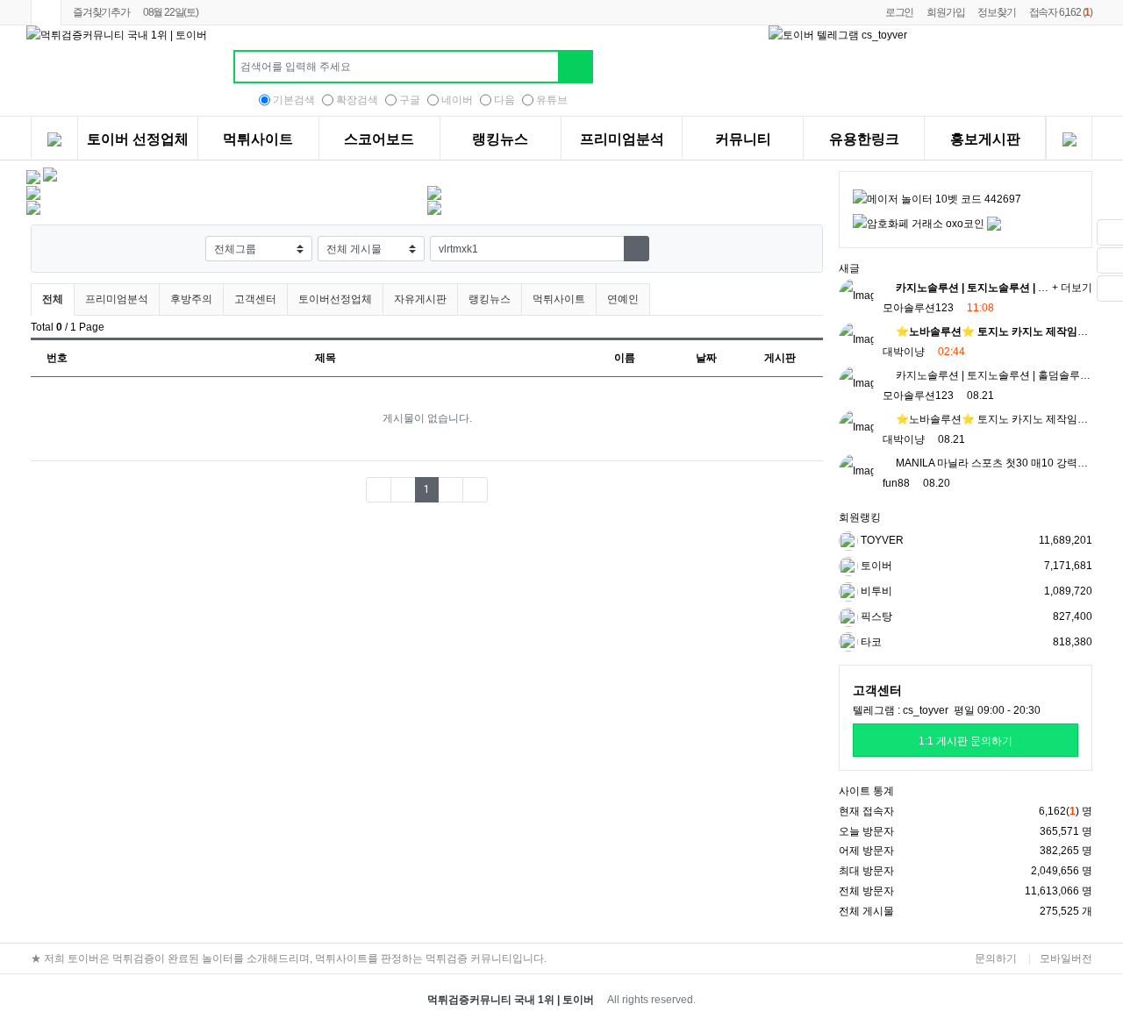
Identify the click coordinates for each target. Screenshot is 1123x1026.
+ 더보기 (1072, 287)
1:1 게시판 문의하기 (965, 741)
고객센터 (255, 299)
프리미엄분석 (622, 139)
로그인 (899, 12)
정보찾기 (996, 12)
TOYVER (881, 540)
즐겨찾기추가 (101, 12)
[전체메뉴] (54, 140)
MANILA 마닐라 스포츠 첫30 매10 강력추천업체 (1006, 463)
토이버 (875, 565)
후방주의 (191, 299)
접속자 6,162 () (1060, 12)
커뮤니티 (743, 139)
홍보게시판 (985, 139)
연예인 (623, 299)
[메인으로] (46, 12)
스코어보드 (379, 139)
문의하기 (996, 958)
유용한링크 (864, 139)
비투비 (875, 591)
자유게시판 (420, 299)
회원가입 (945, 12)
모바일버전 (1066, 958)
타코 (870, 642)
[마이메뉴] (1069, 140)
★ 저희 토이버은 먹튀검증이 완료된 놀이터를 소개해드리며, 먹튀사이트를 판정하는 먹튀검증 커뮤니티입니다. (289, 958)
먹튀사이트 (258, 139)
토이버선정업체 (335, 299)
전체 (52, 299)
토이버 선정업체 (138, 139)
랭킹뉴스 (500, 139)
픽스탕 (875, 616)
